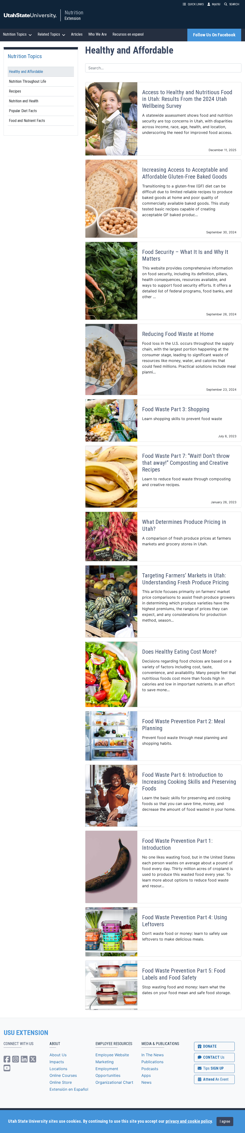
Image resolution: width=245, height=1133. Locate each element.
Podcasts (149, 1068)
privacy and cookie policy (189, 1121)
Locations (58, 1068)
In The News (152, 1054)
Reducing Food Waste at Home (178, 334)
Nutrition (74, 12)
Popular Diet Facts (23, 111)
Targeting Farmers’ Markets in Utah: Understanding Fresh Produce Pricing (185, 579)
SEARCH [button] (234, 4)
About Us (58, 1054)
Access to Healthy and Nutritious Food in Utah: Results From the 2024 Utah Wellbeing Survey (187, 99)
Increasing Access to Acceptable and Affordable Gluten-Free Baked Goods (185, 173)
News (146, 1082)
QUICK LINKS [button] (196, 4)
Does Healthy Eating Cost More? (179, 651)
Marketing (104, 1061)
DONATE (209, 1046)
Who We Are (97, 34)
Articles (77, 34)
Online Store (61, 1082)
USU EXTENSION (26, 1032)
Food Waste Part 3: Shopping (175, 409)
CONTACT (213, 1057)
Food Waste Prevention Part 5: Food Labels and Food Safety (183, 974)
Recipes (15, 91)
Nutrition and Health (23, 101)
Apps (146, 1075)
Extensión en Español (69, 1089)
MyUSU (216, 4)
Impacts (57, 1061)
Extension (73, 18)
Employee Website (112, 1054)
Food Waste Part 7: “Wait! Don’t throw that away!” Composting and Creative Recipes (186, 463)
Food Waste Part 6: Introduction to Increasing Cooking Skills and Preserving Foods (189, 782)
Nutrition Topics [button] (15, 34)
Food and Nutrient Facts (27, 120)
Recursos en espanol (128, 34)
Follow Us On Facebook (214, 35)
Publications (152, 1061)
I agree (225, 1121)
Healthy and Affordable (26, 71)
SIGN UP (213, 1068)
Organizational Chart (114, 1082)
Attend (215, 1079)
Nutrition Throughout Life (27, 81)
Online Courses (63, 1075)
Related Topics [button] (49, 34)
